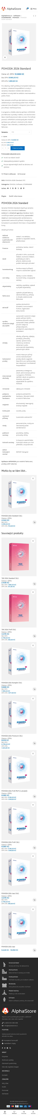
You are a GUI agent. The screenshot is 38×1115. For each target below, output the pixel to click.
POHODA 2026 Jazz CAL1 (10, 893)
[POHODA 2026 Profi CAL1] (19, 820)
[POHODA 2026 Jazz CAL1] (19, 872)
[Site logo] (11, 9)
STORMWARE (6, 17)
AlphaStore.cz (6, 16)
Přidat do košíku (17, 148)
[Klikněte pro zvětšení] (5, 57)
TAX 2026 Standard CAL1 (10, 578)
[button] (34, 522)
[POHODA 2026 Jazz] (19, 925)
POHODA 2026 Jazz (8, 947)
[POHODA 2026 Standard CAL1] (19, 494)
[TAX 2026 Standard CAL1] (19, 557)
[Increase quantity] (8, 148)
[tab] (4, 196)
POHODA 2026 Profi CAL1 (10, 842)
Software (17, 16)
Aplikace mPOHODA (8, 461)
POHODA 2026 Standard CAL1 (11, 516)
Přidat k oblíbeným (10, 174)
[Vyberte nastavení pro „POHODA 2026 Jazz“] (34, 950)
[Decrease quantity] (2, 148)
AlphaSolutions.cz (22, 1103)
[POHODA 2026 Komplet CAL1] (19, 661)
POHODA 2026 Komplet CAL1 (11, 683)
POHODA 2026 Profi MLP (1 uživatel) (14, 791)
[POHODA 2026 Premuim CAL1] (19, 714)
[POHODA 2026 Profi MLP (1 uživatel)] (19, 769)
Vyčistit (5, 136)
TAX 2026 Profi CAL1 (8, 629)
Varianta (4, 132)
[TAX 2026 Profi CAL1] (19, 608)
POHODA (16, 17)
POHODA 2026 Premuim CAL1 (12, 736)
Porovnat (22, 174)
